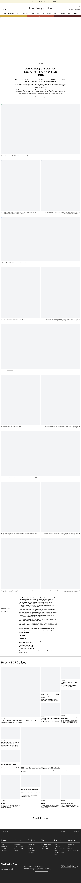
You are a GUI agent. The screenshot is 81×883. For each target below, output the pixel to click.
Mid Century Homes (59, 848)
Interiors (18, 13)
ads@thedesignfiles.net (71, 867)
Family (16, 850)
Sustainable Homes (46, 844)
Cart (71, 9)
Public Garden (31, 852)
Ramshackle (48, 319)
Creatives (49, 13)
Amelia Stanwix (23, 155)
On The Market (58, 846)
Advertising (14, 881)
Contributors (40, 881)
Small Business (18, 848)
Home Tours (4, 844)
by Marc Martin (24, 632)
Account (77, 9)
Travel (55, 13)
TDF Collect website (45, 628)
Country (30, 846)
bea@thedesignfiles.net (69, 865)
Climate (32, 13)
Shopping (57, 844)
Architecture (11, 13)
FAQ (68, 846)
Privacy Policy (65, 881)
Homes (4, 13)
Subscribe (76, 13)
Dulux (39, 651)
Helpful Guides (45, 848)
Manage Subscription (73, 850)
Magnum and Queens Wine (47, 651)
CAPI (27, 652)
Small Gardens (31, 848)
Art (43, 13)
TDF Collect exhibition (61, 426)
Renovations (57, 850)
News (69, 13)
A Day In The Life (18, 846)
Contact (27, 881)
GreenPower (44, 846)
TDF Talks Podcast (59, 852)
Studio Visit (17, 844)
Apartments (25, 13)
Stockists (69, 848)
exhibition (48, 590)
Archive (78, 881)
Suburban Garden (32, 850)
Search (77, 5)
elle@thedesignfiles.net (51, 630)
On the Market (62, 13)
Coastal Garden (32, 844)
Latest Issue (70, 844)
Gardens (38, 13)
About (2, 881)
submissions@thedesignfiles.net (41, 871)
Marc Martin (47, 84)
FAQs (52, 881)
